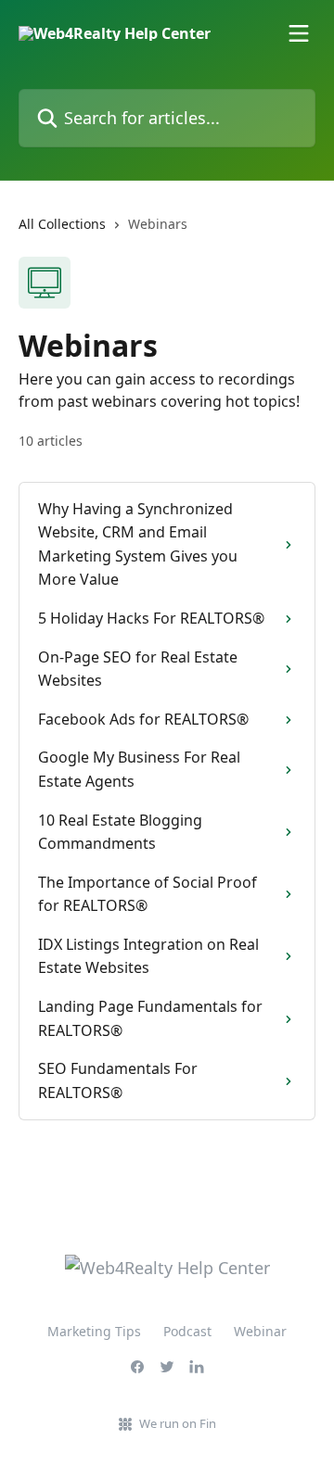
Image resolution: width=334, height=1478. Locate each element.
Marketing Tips (94, 1331)
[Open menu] (298, 33)
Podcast (187, 1331)
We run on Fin (177, 1423)
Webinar (260, 1331)
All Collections (62, 224)
